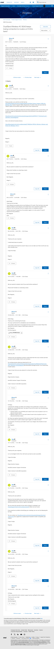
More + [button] (23, 2)
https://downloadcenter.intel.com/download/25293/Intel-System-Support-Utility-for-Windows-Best (25, 104)
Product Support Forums (17, 19)
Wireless (25, 19)
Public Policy (32, 631)
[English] (33, 2)
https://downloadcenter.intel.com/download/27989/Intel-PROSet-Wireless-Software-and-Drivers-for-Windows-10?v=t (26, 124)
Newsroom (30, 630)
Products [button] (9, 2)
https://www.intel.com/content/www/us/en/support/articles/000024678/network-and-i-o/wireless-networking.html (27, 364)
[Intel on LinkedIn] (18, 634)
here (41, 618)
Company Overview (15, 630)
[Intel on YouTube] (21, 634)
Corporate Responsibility (17, 631)
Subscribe (45, 26)
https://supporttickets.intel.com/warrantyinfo (18, 507)
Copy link (37, 150)
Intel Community (6, 19)
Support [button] (16, 2)
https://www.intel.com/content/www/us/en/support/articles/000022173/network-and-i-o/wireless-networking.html (26, 116)
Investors (36, 630)
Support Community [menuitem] (5, 6)
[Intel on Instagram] (24, 634)
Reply (45, 72)
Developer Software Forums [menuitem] (23, 6)
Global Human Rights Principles (20, 643)
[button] (48, 39)
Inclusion (25, 631)
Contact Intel (24, 630)
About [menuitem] (13, 6)
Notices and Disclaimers (42, 642)
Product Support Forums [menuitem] (37, 6)
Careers (41, 630)
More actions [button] (44, 30)
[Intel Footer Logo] (5, 637)
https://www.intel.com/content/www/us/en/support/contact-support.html (27, 515)
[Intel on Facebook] (11, 634)
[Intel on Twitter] (15, 634)
